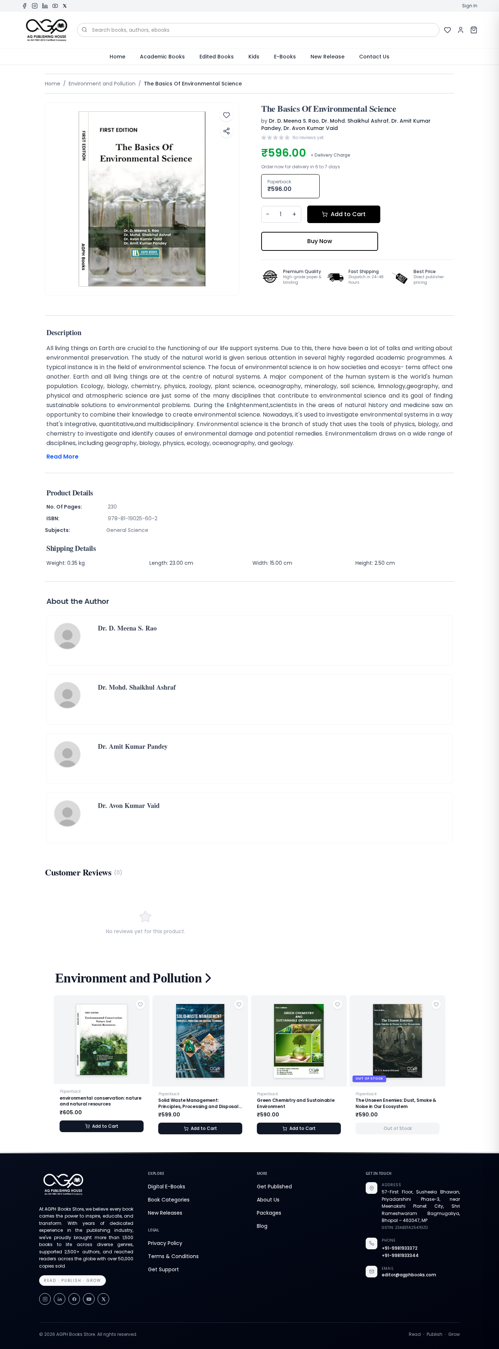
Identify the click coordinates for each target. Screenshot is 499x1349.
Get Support (163, 1269)
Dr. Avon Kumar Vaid (310, 128)
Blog (262, 1226)
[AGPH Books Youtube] (55, 6)
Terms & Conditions (173, 1256)
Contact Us (374, 56)
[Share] (226, 131)
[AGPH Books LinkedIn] (45, 6)
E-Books (285, 56)
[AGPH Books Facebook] (24, 6)
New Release (327, 56)
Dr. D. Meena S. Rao (294, 120)
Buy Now (319, 241)
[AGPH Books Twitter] (64, 6)
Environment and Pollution (102, 83)
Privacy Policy (165, 1243)
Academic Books (162, 56)
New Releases (165, 1212)
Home (117, 56)
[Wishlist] (447, 30)
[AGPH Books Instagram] (35, 6)
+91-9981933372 (400, 1248)
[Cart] (473, 30)
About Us (268, 1199)
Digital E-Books (166, 1186)
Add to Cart (348, 214)
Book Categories (169, 1199)
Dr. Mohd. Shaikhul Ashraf (355, 120)
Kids (253, 56)
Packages (269, 1212)
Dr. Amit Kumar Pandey (133, 746)
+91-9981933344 (400, 1255)
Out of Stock (398, 1128)
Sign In (469, 6)
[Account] (460, 30)
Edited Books (216, 56)
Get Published (274, 1186)
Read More (62, 456)
